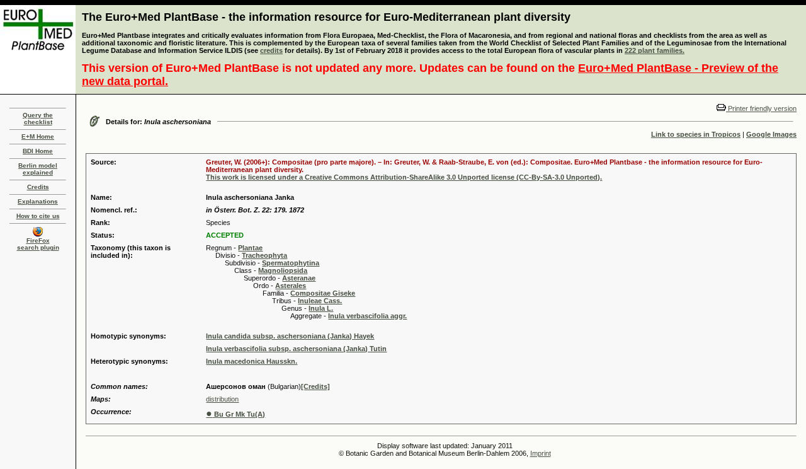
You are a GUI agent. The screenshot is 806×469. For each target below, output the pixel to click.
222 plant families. (654, 50)
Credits (38, 186)
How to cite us (38, 215)
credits (271, 50)
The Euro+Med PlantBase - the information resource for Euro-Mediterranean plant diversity (326, 17)
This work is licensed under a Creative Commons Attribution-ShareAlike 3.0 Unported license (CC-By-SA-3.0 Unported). (404, 177)
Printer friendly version (761, 108)
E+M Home (37, 136)
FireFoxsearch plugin (38, 244)
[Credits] (315, 386)
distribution (222, 399)
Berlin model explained (37, 169)
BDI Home (38, 151)
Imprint (540, 453)
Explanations (38, 201)
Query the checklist (38, 118)
